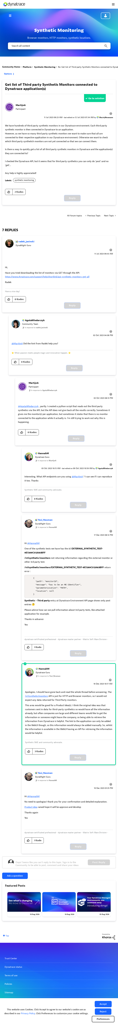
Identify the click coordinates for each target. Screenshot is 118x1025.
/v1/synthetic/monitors (36, 696)
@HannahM (33, 543)
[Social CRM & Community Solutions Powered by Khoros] (108, 936)
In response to (36, 327)
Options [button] (8, 74)
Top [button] (7, 936)
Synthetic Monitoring (44, 67)
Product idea (30, 807)
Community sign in (105, 16)
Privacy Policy (28, 1013)
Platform (27, 67)
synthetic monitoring (24, 180)
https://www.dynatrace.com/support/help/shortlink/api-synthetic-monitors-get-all (47, 276)
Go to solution (96, 98)
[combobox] (59, 45)
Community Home (11, 67)
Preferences (103, 1019)
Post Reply (98, 862)
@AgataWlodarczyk (28, 406)
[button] (103, 1004)
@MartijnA (17, 343)
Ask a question (15, 875)
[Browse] (11, 15)
